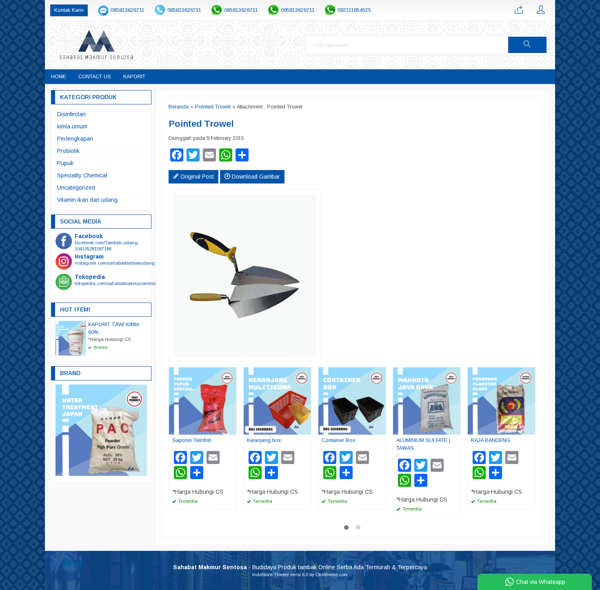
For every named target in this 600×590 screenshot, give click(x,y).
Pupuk (65, 163)
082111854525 (354, 10)
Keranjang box (264, 440)
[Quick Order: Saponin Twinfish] (231, 428)
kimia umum (72, 126)
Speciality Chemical (82, 175)
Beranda (179, 107)
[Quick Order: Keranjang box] (306, 428)
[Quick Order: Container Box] (381, 428)
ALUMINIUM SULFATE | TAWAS (423, 444)
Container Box (338, 440)
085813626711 (127, 10)
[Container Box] (352, 400)
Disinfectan (71, 114)
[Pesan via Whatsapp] (519, 10)
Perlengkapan (75, 138)
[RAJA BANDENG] (501, 400)
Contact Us (94, 77)
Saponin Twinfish (191, 440)
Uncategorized (76, 187)
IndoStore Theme (270, 574)
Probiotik (68, 151)
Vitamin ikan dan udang (87, 200)
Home (58, 77)
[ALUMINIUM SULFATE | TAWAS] (426, 400)
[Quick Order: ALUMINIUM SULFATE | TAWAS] (455, 428)
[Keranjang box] (277, 400)
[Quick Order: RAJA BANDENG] (530, 428)
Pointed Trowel (213, 107)
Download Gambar (255, 176)
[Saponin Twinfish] (202, 400)
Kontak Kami (69, 10)
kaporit (134, 77)
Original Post (196, 176)
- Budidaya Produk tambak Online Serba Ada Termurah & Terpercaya (300, 567)
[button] (527, 45)
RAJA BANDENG (490, 440)
